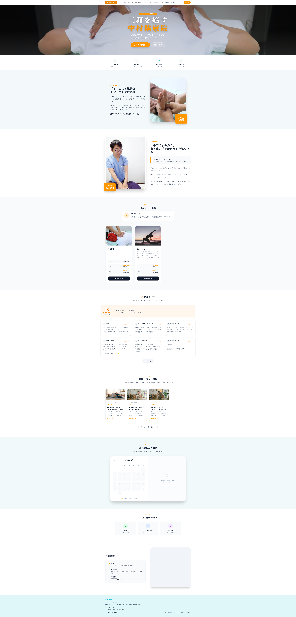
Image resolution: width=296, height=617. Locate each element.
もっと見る (148, 361)
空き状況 (167, 2)
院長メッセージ (139, 2)
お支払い (173, 2)
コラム (161, 2)
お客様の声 (155, 2)
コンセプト (130, 2)
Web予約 (187, 2)
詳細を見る (158, 45)
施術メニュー (147, 2)
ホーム (124, 2)
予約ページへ (118, 278)
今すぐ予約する (141, 45)
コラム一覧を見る (148, 427)
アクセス (179, 2)
